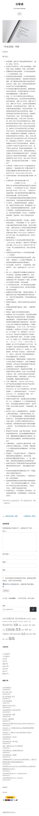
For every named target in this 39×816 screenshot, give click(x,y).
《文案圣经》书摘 (30, 516)
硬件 (30, 634)
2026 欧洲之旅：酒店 (8, 714)
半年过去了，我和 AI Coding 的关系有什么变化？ (17, 732)
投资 (26, 629)
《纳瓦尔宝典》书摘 (9, 516)
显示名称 (6, 554)
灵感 (11, 634)
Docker (29, 618)
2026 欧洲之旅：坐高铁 (9, 755)
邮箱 (4, 562)
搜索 (3, 606)
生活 (23, 633)
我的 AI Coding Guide (8, 705)
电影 (27, 634)
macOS (15, 621)
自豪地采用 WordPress (8, 812)
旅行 (30, 629)
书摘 (5, 503)
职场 (34, 634)
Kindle (10, 621)
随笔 (12, 638)
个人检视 (5, 656)
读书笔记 (26, 500)
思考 (18, 629)
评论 (4, 531)
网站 (3, 570)
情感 (3, 664)
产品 (3, 659)
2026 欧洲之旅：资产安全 (10, 741)
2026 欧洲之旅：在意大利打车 (11, 710)
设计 (3, 639)
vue (30, 621)
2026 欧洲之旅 (20, 618)
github (34, 618)
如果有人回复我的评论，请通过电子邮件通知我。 (18, 585)
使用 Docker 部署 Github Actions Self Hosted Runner (18, 723)
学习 (3, 661)
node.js (26, 621)
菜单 (19, 13)
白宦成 (19, 4)
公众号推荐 (25, 625)
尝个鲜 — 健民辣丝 (8, 719)
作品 (20, 625)
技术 (23, 629)
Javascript (5, 621)
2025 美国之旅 (8, 618)
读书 (7, 639)
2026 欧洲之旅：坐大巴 (9, 737)
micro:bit (20, 621)
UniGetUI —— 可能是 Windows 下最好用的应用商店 (18, 728)
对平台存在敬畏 (7, 701)
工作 (3, 629)
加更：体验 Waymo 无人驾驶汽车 (12, 746)
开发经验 (10, 629)
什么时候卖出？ (7, 687)
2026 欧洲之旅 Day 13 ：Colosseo (12, 778)
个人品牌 (5, 654)
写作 (30, 625)
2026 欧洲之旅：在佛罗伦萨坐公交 (12, 750)
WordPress (7, 624)
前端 (33, 625)
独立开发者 (17, 634)
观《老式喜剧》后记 (8, 696)
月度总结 (5, 634)
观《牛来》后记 (7, 692)
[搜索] (33, 609)
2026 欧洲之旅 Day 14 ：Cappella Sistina (14, 773)
